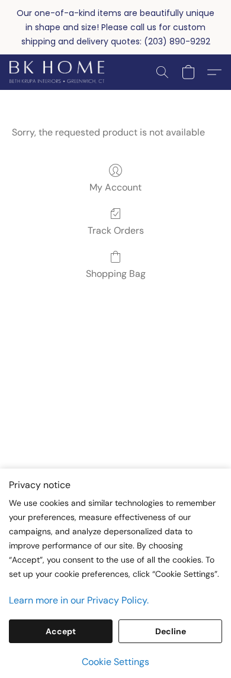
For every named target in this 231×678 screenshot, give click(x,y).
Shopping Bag (116, 273)
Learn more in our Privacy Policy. (79, 600)
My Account (115, 187)
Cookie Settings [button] (115, 662)
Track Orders (116, 230)
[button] (59, 72)
